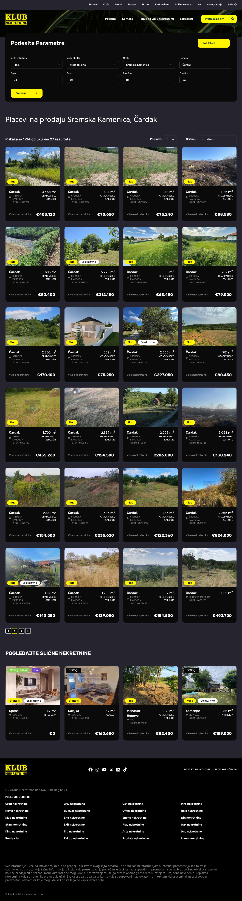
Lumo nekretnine (192, 838)
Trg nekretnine (74, 831)
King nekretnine (16, 831)
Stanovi (93, 4)
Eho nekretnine (74, 817)
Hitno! (145, 4)
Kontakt (127, 18)
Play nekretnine (133, 824)
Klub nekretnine (16, 817)
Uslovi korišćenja (225, 769)
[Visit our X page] (111, 769)
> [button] (28, 631)
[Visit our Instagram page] (97, 769)
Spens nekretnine (134, 817)
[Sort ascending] (167, 139)
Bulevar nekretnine (77, 810)
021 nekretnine (132, 803)
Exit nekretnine (74, 824)
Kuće (106, 4)
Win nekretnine (191, 817)
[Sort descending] (173, 139)
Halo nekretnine (192, 810)
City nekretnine (74, 803)
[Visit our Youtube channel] (104, 769)
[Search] (233, 19)
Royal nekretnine (17, 810)
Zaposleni (186, 18)
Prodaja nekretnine (135, 838)
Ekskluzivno (162, 4)
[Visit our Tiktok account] (125, 769)
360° (231, 4)
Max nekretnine (191, 824)
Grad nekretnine (16, 803)
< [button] (8, 631)
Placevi (132, 4)
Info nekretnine (191, 803)
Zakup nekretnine (76, 838)
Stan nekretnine (16, 824)
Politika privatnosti (197, 769)
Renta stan (12, 838)
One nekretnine (191, 831)
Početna (110, 18)
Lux (199, 4)
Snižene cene (183, 4)
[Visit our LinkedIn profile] (118, 769)
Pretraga (21, 93)
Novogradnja (214, 4)
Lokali (118, 4)
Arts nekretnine (133, 831)
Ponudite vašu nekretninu (156, 18)
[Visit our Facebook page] (90, 769)
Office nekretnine (134, 810)
